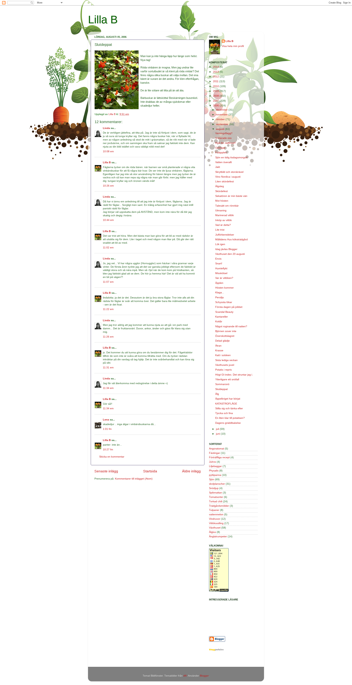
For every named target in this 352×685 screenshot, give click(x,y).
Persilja (219, 297)
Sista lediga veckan (226, 360)
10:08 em (108, 151)
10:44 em (108, 220)
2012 (216, 76)
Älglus (212, 532)
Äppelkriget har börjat (227, 398)
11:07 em (108, 281)
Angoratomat (216, 448)
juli (218, 429)
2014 (216, 66)
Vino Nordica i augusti (228, 176)
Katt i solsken (223, 355)
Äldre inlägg (191, 471)
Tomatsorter (216, 497)
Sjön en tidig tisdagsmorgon (231, 157)
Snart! (218, 263)
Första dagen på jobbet (228, 307)
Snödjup (214, 488)
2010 (216, 86)
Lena (106, 419)
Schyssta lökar (223, 302)
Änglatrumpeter (218, 536)
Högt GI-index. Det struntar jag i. (234, 374)
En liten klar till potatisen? (230, 418)
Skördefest (221, 191)
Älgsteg (219, 186)
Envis (218, 258)
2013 (216, 71)
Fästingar (214, 453)
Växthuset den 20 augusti (230, 254)
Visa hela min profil (233, 46)
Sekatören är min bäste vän (231, 196)
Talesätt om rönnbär (227, 205)
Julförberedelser (224, 234)
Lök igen (220, 244)
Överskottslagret (224, 336)
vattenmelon (216, 514)
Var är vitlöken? (224, 278)
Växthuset (215, 527)
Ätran (218, 345)
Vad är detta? (223, 225)
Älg (217, 394)
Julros (212, 461)
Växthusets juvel (224, 365)
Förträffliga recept (219, 457)
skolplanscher (217, 483)
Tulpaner (214, 510)
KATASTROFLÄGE (226, 403)
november (222, 114)
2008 (216, 95)
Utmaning (220, 210)
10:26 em (108, 185)
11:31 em (108, 367)
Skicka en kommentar (111, 456)
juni (218, 433)
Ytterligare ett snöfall (227, 379)
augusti (220, 129)
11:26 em (108, 336)
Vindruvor (214, 519)
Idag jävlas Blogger (226, 249)
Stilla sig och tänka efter (229, 408)
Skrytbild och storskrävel (229, 172)
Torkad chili (215, 501)
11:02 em (108, 247)
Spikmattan (215, 492)
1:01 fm (107, 429)
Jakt (217, 167)
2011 (216, 81)
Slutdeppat (221, 389)
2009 (216, 91)
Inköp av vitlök (223, 220)
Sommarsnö (222, 384)
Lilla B (103, 19)
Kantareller (221, 316)
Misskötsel (221, 273)
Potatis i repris (223, 369)
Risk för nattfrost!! (225, 143)
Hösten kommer (224, 287)
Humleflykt (221, 268)
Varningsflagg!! (223, 133)
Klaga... (219, 292)
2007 (216, 100)
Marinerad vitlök (224, 215)
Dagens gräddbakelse (228, 423)
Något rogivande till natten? (231, 326)
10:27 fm (108, 449)
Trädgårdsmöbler (219, 505)
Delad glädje (222, 340)
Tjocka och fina (224, 413)
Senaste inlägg (106, 471)
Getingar (220, 147)
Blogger (204, 675)
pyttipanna (215, 475)
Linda (106, 128)
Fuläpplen (221, 152)
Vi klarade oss (223, 138)
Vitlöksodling (216, 523)
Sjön (211, 479)
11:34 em (108, 388)
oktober (220, 119)
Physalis (214, 470)
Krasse (219, 350)
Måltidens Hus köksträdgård (231, 239)
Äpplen (219, 283)
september (222, 124)
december (222, 109)
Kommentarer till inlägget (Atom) (134, 478)
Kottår (218, 321)
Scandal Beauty (224, 312)
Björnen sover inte (225, 331)
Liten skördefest (224, 181)
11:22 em (108, 309)
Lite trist (219, 229)
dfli (185, 675)
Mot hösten (221, 200)
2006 (216, 105)
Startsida (150, 471)
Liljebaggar (215, 466)
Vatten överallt (223, 162)
